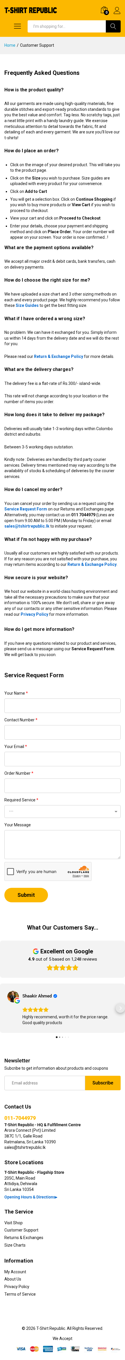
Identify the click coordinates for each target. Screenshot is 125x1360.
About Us (12, 1279)
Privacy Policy (34, 614)
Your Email (15, 746)
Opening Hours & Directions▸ (30, 1197)
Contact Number (21, 720)
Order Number (18, 773)
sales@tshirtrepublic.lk (26, 526)
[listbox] (62, 811)
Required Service (21, 800)
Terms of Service (20, 1294)
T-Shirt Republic (50, 1328)
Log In (117, 14)
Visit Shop (13, 1222)
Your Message (17, 825)
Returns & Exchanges (23, 1237)
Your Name (16, 693)
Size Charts (15, 1245)
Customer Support (21, 1230)
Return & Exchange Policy (58, 356)
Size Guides (27, 305)
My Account (15, 1272)
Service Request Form (25, 509)
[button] (4, 1008)
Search (113, 26)
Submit (26, 895)
